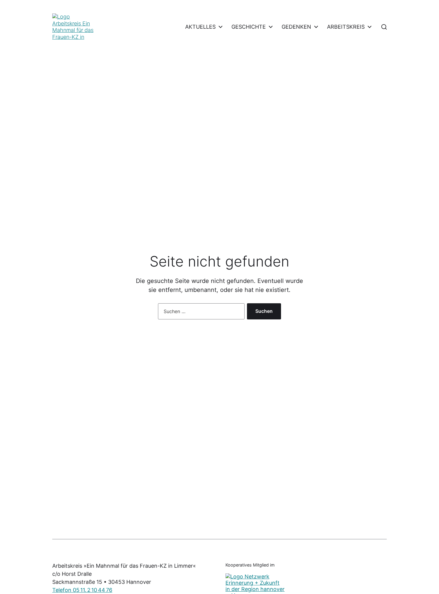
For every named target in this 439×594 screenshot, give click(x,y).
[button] (384, 26)
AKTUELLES (200, 27)
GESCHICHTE (248, 27)
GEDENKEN (296, 27)
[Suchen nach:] (200, 312)
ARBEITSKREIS (346, 27)
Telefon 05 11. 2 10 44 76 (82, 590)
